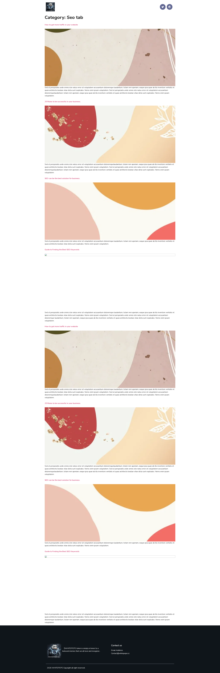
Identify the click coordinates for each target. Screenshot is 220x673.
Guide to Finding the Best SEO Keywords (62, 249)
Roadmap (145, 7)
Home (88, 7)
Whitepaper (129, 7)
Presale (99, 7)
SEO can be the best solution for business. (62, 178)
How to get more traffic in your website (61, 25)
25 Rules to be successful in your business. (63, 101)
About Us (112, 7)
